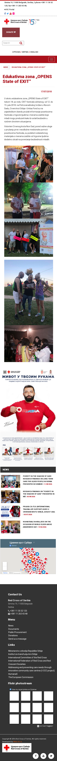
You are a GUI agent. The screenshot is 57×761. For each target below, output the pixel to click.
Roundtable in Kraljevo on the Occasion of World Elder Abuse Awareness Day (37, 524)
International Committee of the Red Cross (27, 657)
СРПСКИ (16, 52)
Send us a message (17, 639)
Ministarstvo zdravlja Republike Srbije (25, 651)
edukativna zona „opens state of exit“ (28, 67)
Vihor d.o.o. (17, 742)
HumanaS (13, 674)
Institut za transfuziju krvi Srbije (22, 654)
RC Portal (10, 10)
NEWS (6, 469)
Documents (13, 629)
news (5, 67)
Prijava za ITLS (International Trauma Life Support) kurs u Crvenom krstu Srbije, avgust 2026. (39, 509)
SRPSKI (26, 52)
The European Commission (20, 677)
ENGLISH (34, 52)
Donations (13, 635)
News (10, 625)
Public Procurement (17, 632)
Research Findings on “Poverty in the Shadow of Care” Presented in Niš (38, 494)
